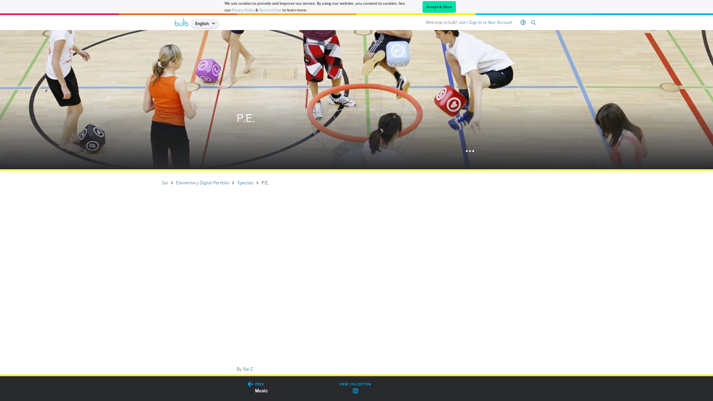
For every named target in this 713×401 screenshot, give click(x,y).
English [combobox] (202, 23)
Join (462, 22)
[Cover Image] (356, 99)
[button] (215, 23)
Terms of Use (270, 10)
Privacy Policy (243, 10)
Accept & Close (439, 7)
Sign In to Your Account (490, 22)
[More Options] (470, 151)
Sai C (248, 369)
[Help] (523, 22)
